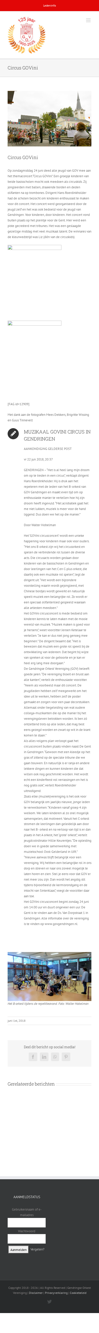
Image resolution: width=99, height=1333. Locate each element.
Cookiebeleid (78, 1293)
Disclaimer (36, 1293)
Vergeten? (37, 1249)
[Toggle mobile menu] (88, 20)
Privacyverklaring (56, 1293)
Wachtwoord (26, 1231)
